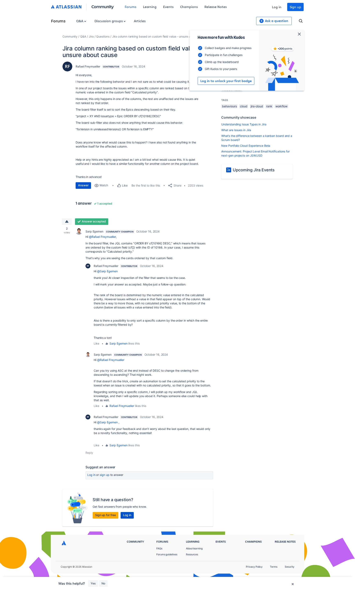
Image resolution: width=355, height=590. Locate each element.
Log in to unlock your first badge (226, 81)
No (103, 583)
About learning (194, 548)
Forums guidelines (166, 554)
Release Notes (215, 7)
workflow (281, 106)
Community (102, 6)
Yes (93, 583)
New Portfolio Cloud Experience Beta (245, 145)
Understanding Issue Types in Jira (243, 124)
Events (168, 7)
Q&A (80, 21)
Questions (102, 36)
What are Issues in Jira (236, 130)
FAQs (159, 548)
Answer (83, 185)
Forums (130, 7)
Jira (91, 36)
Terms (273, 566)
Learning (150, 7)
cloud (243, 106)
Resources (192, 554)
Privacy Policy (254, 566)
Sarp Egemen (94, 231)
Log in (276, 7)
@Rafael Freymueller (102, 236)
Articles (139, 21)
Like (96, 343)
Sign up (295, 7)
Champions (189, 7)
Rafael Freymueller (88, 66)
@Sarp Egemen (107, 271)
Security (289, 566)
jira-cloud (257, 106)
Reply (89, 452)
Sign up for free (105, 515)
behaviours (229, 106)
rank (269, 106)
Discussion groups (109, 21)
